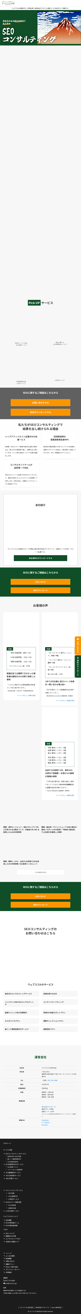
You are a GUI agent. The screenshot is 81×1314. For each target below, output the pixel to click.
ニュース (8, 1253)
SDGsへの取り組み (12, 1267)
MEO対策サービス (12, 1178)
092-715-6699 (10, 1280)
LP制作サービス (13, 1199)
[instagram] (39, 1304)
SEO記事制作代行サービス (14, 1164)
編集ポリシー (10, 1264)
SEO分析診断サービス (13, 1175)
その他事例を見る (40, 872)
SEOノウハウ (10, 1233)
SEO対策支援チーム (12, 1223)
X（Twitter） (46, 1122)
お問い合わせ (78, 647)
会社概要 (8, 1220)
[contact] (47, 1304)
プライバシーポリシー (13, 1269)
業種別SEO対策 (11, 1236)
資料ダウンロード (78, 668)
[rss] (44, 1304)
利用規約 (9, 1272)
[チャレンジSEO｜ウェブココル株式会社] (8, 3)
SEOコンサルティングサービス (16, 1154)
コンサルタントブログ (13, 1239)
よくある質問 (10, 1256)
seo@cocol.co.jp (11, 1283)
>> (26, 695)
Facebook (45, 1120)
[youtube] (42, 1304)
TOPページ (7, 1143)
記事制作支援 (12, 1208)
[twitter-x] (37, 1304)
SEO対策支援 (12, 1205)
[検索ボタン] (71, 3)
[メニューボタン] (78, 3)
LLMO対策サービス (12, 1211)
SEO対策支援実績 (11, 1225)
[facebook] (34, 1304)
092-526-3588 (52, 1080)
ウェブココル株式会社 (26, 1307)
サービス (14, 1190)
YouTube (45, 1125)
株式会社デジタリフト (49, 1107)
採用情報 (8, 1258)
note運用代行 (13, 1196)
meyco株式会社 (56, 1307)
